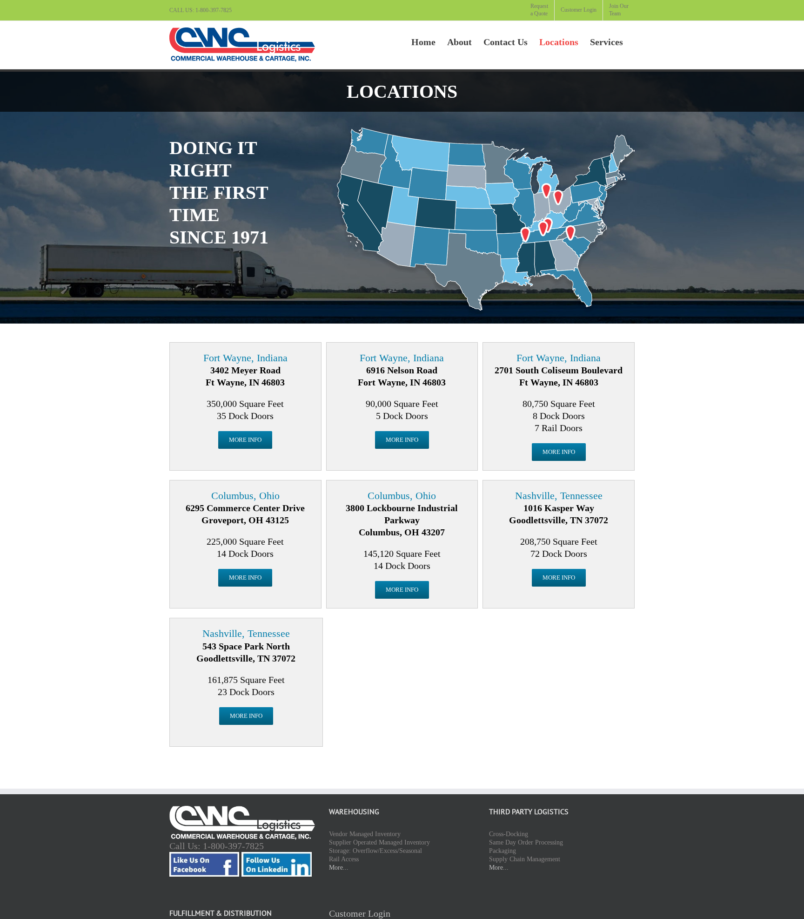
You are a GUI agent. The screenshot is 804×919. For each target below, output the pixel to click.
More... (338, 867)
